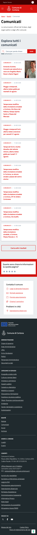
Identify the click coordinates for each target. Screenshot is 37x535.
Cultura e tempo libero (8, 377)
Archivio (4, 431)
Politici (3, 356)
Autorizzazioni (6, 410)
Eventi (3, 445)
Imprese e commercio (8, 380)
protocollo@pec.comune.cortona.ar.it (17, 471)
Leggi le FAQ (5, 482)
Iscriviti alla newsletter (9, 475)
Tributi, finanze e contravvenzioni (12, 400)
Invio (31, 51)
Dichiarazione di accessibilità (10, 505)
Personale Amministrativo (10, 359)
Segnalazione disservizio (9, 488)
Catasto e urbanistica (8, 387)
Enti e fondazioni (7, 353)
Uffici (3, 350)
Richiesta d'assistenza (8, 492)
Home (3, 16)
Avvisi (3, 428)
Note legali (5, 501)
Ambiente (4, 403)
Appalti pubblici (6, 384)
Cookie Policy (24, 527)
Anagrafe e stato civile (9, 374)
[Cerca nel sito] (31, 8)
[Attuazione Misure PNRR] (18, 325)
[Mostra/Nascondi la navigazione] (2, 8)
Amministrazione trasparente (11, 495)
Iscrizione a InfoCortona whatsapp (12, 479)
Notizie (3, 421)
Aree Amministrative (8, 346)
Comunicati (7, 63)
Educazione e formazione (9, 394)
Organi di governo (7, 343)
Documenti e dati (7, 363)
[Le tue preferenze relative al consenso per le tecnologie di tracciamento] (33, 531)
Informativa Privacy (7, 498)
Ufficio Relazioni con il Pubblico (11, 466)
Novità (9, 16)
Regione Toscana (7, 2)
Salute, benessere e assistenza (11, 407)
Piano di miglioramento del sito (19, 529)
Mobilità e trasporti (7, 390)
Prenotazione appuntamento (11, 485)
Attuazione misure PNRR (9, 508)
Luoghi (3, 442)
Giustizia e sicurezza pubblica (11, 397)
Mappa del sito (6, 527)
